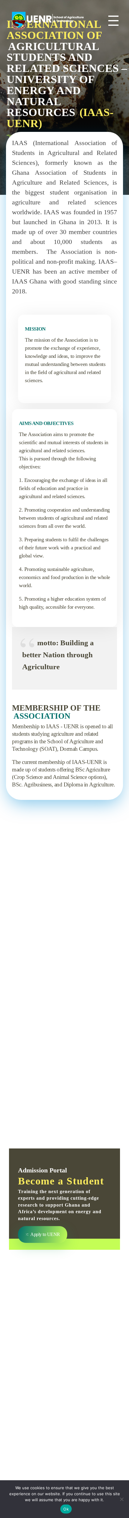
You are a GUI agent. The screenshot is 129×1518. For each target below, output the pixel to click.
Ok (66, 1509)
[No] (121, 1499)
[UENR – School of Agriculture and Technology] (48, 19)
